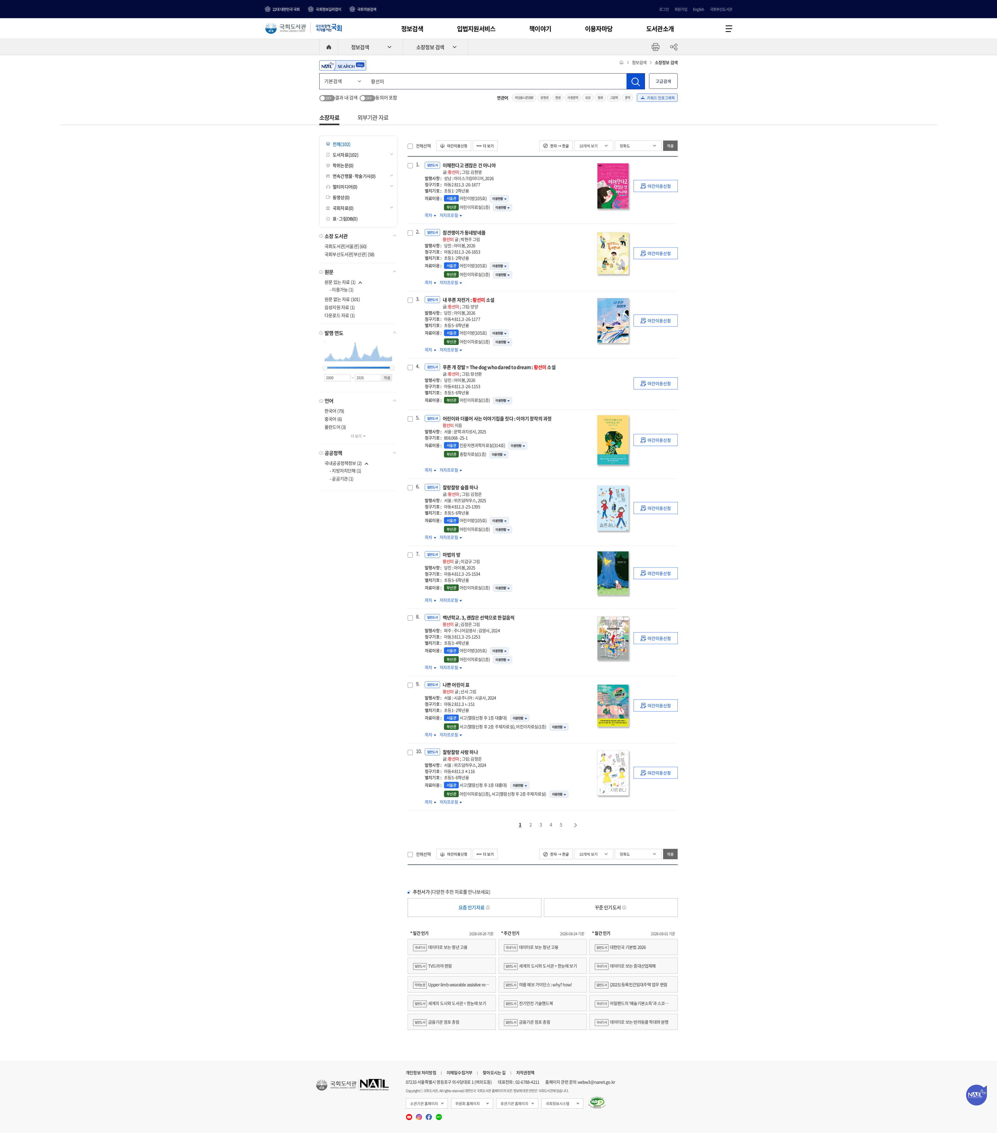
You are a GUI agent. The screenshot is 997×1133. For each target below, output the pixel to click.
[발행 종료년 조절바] (392, 368)
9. (417, 684)
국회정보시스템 (557, 1103)
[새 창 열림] (597, 1102)
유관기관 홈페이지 (514, 1103)
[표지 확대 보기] (612, 186)
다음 (576, 825)
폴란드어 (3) (335, 427)
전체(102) (341, 144)
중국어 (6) (333, 419)
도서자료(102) (345, 154)
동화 (600, 97)
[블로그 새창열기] (439, 1115)
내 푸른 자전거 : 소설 (468, 303)
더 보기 (356, 435)
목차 (430, 215)
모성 (587, 97)
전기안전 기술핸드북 (529, 1003)
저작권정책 (525, 1072)
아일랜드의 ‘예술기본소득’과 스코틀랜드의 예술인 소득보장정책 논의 (633, 1005)
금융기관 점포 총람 (437, 1022)
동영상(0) (341, 197)
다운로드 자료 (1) (340, 315)
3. (417, 299)
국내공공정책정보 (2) (343, 463)
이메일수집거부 (459, 1072)
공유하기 (674, 47)
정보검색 (412, 28)
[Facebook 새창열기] (429, 1115)
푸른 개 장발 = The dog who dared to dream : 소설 (499, 370)
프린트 (655, 47)
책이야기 (540, 28)
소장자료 (329, 117)
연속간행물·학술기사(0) (354, 176)
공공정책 (333, 453)
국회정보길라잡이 (328, 9)
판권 (558, 97)
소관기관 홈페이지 (424, 1103)
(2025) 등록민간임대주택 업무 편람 (631, 984)
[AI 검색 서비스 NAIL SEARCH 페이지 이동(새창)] (342, 65)
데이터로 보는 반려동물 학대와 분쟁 (632, 1022)
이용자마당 (598, 28)
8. (417, 616)
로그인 (664, 9)
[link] (656, 186)
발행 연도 (334, 333)
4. (417, 366)
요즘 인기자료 (472, 907)
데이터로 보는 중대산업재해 (626, 966)
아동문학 (573, 97)
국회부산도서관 (721, 9)
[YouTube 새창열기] (409, 1115)
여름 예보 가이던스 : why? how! (539, 984)
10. (418, 751)
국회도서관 (285, 27)
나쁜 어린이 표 (459, 688)
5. (417, 417)
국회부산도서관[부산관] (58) (349, 254)
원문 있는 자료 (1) (340, 282)
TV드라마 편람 (433, 966)
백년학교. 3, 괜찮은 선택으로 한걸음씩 (478, 620)
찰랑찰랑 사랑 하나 (462, 755)
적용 (670, 145)
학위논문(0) (343, 165)
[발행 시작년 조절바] (325, 368)
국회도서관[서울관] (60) (346, 246)
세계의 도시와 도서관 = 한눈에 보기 (450, 1003)
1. (417, 164)
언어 (329, 400)
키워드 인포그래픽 (661, 97)
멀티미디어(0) (345, 186)
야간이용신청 (456, 145)
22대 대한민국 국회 (286, 9)
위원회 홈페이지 (467, 1103)
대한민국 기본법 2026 (621, 947)
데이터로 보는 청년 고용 (441, 947)
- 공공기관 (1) (341, 478)
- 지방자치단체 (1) (345, 470)
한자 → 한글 (559, 145)
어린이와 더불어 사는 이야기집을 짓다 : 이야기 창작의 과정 (497, 421)
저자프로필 (449, 215)
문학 (627, 97)
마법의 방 (461, 557)
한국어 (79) (334, 411)
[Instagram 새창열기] (419, 1115)
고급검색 (663, 81)
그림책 (614, 97)
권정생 (544, 97)
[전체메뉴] (729, 28)
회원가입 (681, 9)
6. (417, 486)
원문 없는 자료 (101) (342, 299)
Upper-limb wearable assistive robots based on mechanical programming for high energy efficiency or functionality (451, 986)
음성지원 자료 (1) (340, 307)
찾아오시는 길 (494, 1072)
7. (417, 553)
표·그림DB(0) (345, 218)
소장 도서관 (336, 236)
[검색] (636, 81)
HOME (328, 47)
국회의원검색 (366, 9)
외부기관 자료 (373, 117)
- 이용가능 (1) (341, 289)
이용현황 (497, 198)
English (698, 9)
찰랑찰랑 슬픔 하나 (462, 490)
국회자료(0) (343, 208)
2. (417, 231)
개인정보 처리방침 (421, 1072)
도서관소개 (660, 28)
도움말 (487, 907)
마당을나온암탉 (524, 97)
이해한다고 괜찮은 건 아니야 (469, 168)
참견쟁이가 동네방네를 (464, 235)
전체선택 (423, 145)
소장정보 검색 (430, 47)
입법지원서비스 (476, 28)
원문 (329, 272)
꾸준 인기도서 (608, 907)
